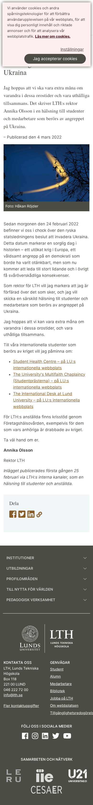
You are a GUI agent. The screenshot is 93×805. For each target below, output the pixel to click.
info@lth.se (13, 695)
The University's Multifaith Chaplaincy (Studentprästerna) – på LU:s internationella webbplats (49, 381)
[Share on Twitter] (22, 515)
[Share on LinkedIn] (31, 515)
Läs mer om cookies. (52, 36)
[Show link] (39, 515)
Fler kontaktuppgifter (21, 705)
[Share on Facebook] (12, 515)
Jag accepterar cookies (55, 58)
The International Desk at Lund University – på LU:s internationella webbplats (46, 400)
